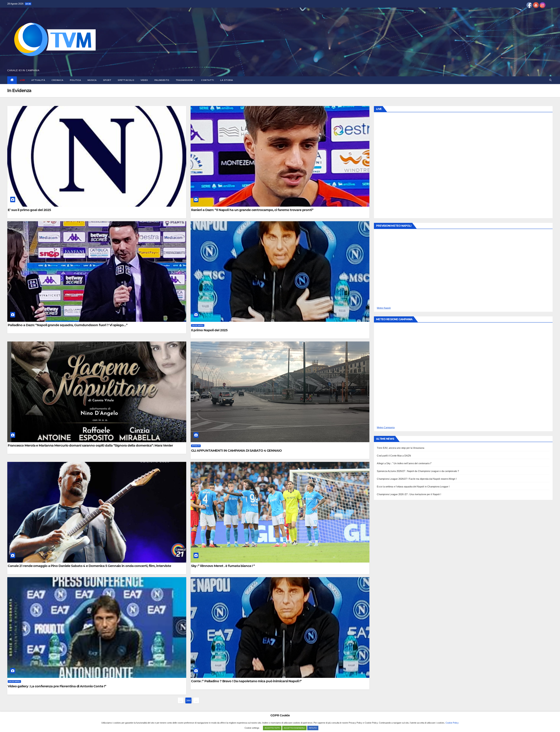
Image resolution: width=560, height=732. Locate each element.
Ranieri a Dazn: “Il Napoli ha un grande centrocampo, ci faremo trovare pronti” (252, 210)
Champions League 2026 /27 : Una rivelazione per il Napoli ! (409, 494)
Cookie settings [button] (252, 728)
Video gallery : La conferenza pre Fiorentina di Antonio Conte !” (57, 686)
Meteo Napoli (384, 308)
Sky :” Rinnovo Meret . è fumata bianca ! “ (223, 566)
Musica (92, 80)
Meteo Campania (386, 427)
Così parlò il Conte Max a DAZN (394, 455)
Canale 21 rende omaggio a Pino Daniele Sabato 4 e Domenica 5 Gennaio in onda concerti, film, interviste (89, 566)
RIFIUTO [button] (313, 728)
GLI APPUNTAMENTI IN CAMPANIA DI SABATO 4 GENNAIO (236, 451)
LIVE (22, 80)
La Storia (226, 80)
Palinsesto (161, 80)
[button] (550, 80)
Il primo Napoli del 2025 (209, 330)
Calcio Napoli (197, 325)
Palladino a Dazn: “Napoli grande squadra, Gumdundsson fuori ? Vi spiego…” (67, 325)
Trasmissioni (185, 80)
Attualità (38, 80)
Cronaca (57, 80)
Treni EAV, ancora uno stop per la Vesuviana (400, 448)
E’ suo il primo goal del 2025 (29, 210)
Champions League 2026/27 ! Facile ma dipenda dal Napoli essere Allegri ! (416, 479)
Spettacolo (126, 80)
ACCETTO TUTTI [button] (272, 728)
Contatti (207, 80)
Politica (75, 80)
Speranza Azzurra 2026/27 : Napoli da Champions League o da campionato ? (418, 471)
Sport (107, 80)
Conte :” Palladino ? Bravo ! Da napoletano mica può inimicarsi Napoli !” (246, 681)
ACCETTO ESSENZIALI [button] (294, 728)
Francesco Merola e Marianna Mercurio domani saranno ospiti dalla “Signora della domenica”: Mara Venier (90, 445)
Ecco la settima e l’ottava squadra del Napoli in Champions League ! (413, 486)
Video (144, 80)
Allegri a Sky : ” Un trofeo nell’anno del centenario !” (404, 463)
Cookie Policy (452, 722)
